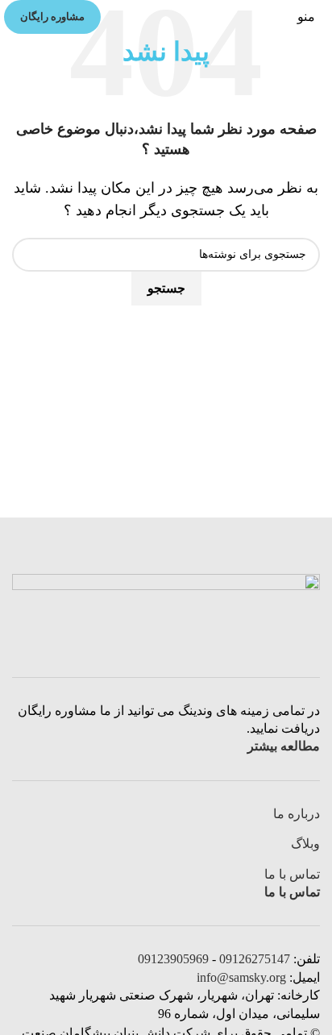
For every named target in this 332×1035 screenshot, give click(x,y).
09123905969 (173, 959)
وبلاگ (305, 843)
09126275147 (254, 959)
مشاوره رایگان (52, 16)
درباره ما (296, 814)
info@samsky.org (241, 977)
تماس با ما (292, 874)
